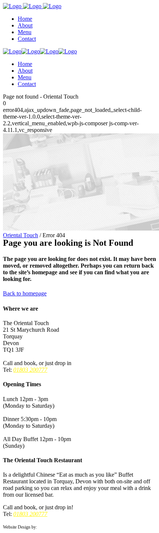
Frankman (47, 527)
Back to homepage (25, 293)
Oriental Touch (20, 235)
